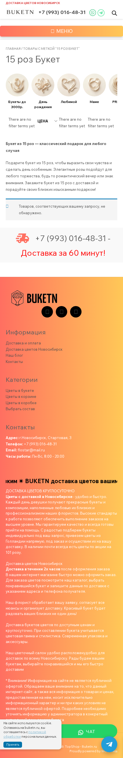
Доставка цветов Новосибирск (33, 3)
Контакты (14, 361)
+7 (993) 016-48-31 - (72, 238)
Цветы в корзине (21, 396)
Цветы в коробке (21, 402)
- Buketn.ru (88, 747)
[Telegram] (47, 312)
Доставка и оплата (23, 343)
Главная (13, 49)
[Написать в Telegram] (109, 744)
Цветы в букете (20, 390)
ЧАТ (90, 731)
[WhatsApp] (76, 312)
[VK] (61, 312)
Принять (12, 745)
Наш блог (14, 355)
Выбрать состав (20, 408)
